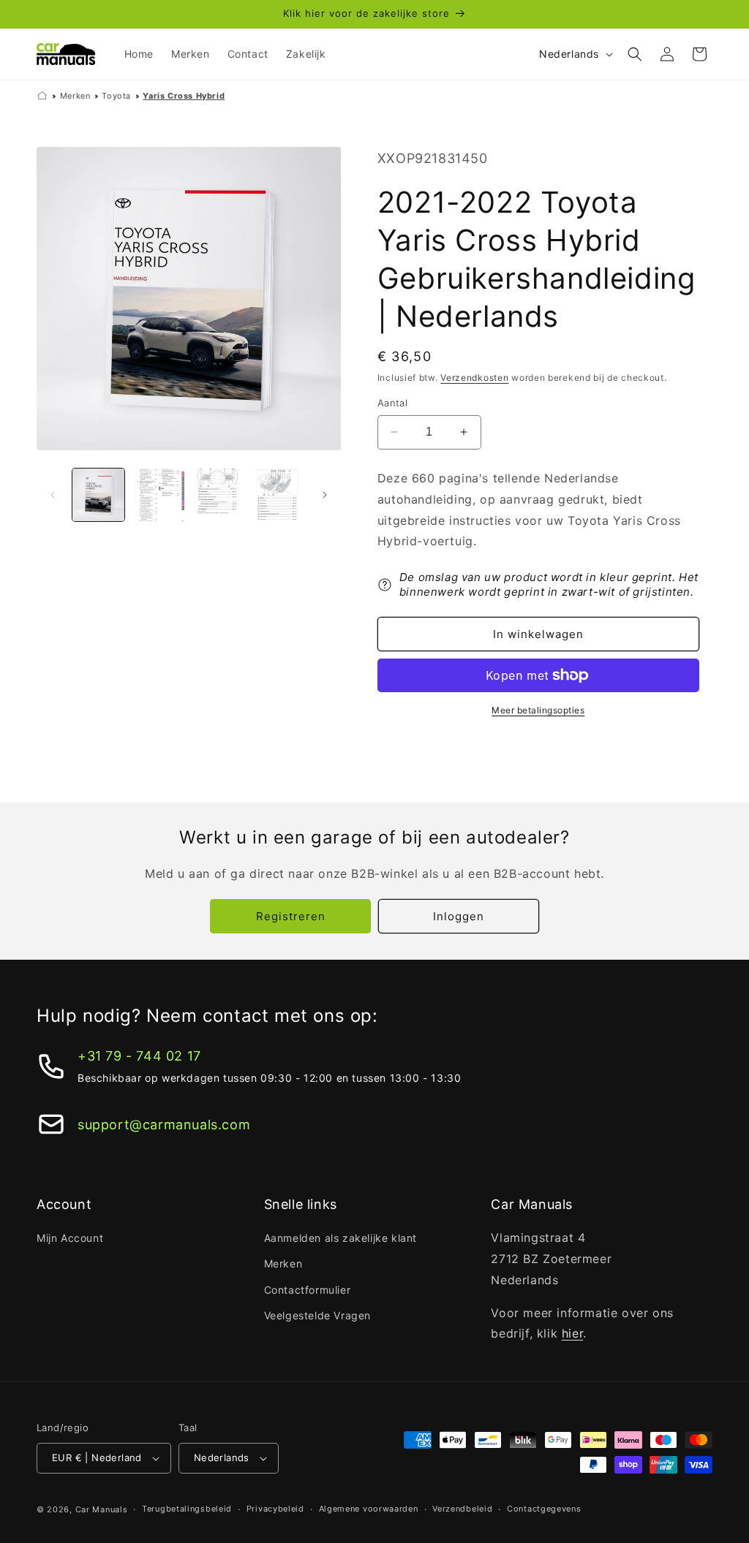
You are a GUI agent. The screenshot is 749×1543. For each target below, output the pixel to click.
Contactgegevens (544, 1509)
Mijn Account (70, 1238)
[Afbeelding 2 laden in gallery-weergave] (158, 494)
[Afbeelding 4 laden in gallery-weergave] (277, 494)
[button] (635, 54)
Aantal (392, 403)
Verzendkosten (474, 377)
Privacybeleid (275, 1509)
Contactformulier (307, 1290)
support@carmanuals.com (164, 1124)
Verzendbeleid (462, 1509)
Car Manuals (101, 1509)
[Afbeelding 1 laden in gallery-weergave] (98, 494)
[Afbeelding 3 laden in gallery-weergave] (218, 494)
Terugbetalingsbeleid (187, 1509)
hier (572, 1333)
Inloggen (458, 916)
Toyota (116, 96)
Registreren (290, 916)
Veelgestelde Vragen (317, 1315)
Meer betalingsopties (538, 710)
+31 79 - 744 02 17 (139, 1056)
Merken (75, 96)
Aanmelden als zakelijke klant (340, 1238)
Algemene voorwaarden (368, 1509)
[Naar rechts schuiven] (325, 495)
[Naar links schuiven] (53, 495)
